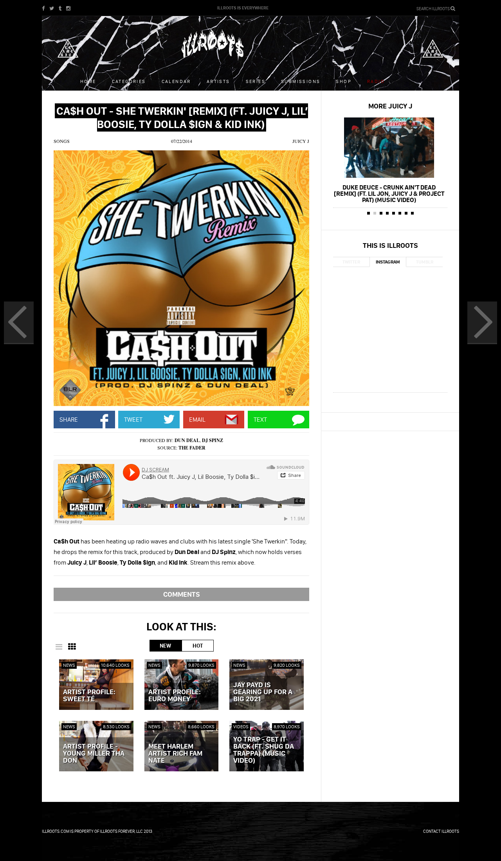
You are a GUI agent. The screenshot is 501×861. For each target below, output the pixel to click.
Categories (129, 81)
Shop (343, 81)
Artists (218, 81)
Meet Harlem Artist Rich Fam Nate (175, 754)
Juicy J (300, 141)
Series (255, 81)
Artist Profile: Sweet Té (89, 695)
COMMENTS (181, 594)
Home (88, 81)
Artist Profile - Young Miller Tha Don (93, 754)
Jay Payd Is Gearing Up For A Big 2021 (262, 692)
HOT (198, 645)
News (69, 665)
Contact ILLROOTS (441, 831)
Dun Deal (187, 440)
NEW (165, 645)
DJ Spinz (212, 440)
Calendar (176, 81)
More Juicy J (390, 105)
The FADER (191, 447)
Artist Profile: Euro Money (174, 695)
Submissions (300, 81)
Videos (241, 726)
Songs (62, 141)
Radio (376, 81)
